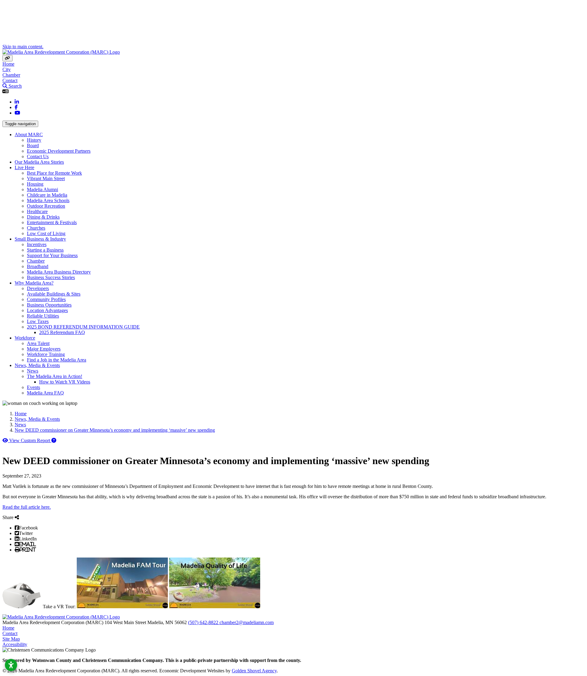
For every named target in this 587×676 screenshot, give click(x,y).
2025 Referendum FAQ (62, 332)
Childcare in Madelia (47, 195)
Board (33, 145)
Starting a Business (45, 250)
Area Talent (38, 343)
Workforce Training (46, 354)
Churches (36, 228)
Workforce (25, 337)
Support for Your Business (52, 255)
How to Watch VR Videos (64, 381)
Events (33, 387)
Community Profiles (46, 299)
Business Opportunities (49, 304)
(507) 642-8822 (204, 622)
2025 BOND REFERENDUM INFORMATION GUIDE (83, 326)
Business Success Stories (51, 277)
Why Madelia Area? (34, 282)
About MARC (29, 134)
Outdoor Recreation (46, 206)
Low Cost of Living (46, 233)
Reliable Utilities (43, 315)
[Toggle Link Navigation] (7, 58)
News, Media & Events (37, 365)
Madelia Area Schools (48, 200)
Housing (35, 184)
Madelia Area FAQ (45, 392)
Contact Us (38, 156)
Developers (38, 288)
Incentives (36, 244)
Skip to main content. (22, 46)
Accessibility (14, 644)
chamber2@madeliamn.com (247, 622)
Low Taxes (38, 321)
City (6, 69)
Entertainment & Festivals (52, 222)
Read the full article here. (26, 507)
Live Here (24, 167)
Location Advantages (47, 310)
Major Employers (44, 348)
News (32, 370)
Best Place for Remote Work (54, 173)
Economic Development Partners (58, 151)
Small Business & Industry (40, 239)
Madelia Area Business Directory (59, 271)
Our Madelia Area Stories (39, 162)
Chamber (11, 75)
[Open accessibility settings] (11, 665)
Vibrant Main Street (46, 178)
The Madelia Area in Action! (54, 376)
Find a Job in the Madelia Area (56, 359)
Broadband (37, 266)
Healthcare (37, 211)
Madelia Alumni (42, 189)
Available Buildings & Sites (53, 293)
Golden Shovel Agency (254, 670)
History (34, 140)
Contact (9, 80)
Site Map (11, 638)
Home (8, 64)
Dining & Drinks (43, 217)
